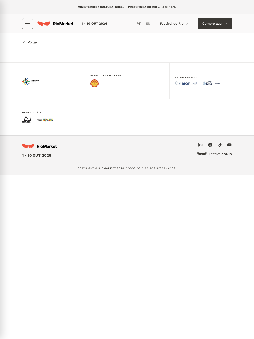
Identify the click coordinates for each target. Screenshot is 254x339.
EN (148, 23)
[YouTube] (229, 144)
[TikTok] (219, 144)
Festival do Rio (172, 23)
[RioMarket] (56, 24)
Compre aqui (212, 23)
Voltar (32, 42)
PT (139, 23)
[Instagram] (200, 144)
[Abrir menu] (27, 23)
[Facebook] (210, 144)
